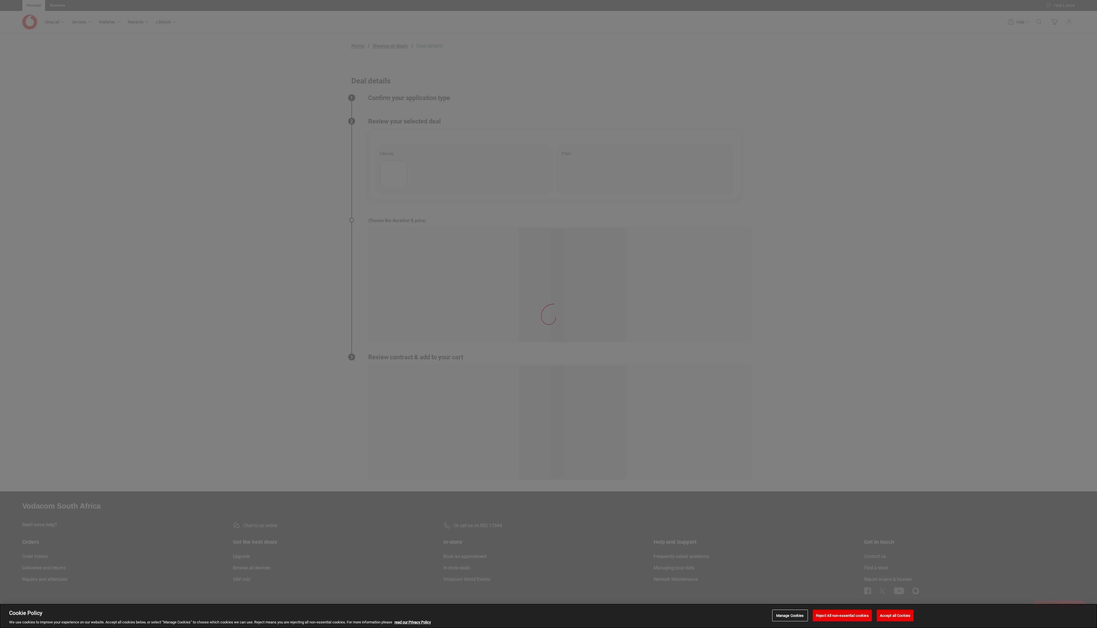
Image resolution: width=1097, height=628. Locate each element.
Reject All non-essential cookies (842, 615)
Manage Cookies (790, 615)
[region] (548, 616)
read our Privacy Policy (413, 622)
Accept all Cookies (895, 615)
